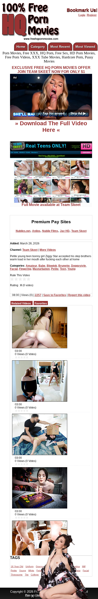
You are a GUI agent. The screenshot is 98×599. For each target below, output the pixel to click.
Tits (26, 574)
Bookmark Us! (82, 10)
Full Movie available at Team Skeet (51, 205)
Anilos (36, 231)
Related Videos (21, 303)
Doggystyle (78, 265)
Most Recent (60, 46)
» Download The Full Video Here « (51, 126)
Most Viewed (85, 46)
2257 (38, 295)
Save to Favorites (54, 295)
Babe (42, 265)
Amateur (31, 265)
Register (92, 15)
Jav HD (65, 231)
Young (71, 269)
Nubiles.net (23, 231)
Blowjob (52, 265)
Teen (63, 269)
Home (20, 46)
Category (38, 46)
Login (81, 15)
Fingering (25, 269)
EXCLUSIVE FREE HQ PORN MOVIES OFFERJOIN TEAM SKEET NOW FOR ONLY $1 (51, 70)
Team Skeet (79, 231)
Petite (55, 269)
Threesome (17, 574)
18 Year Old (17, 566)
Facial (14, 269)
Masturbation (41, 269)
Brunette (64, 265)
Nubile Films (50, 231)
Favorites (41, 303)
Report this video (79, 295)
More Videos (48, 249)
